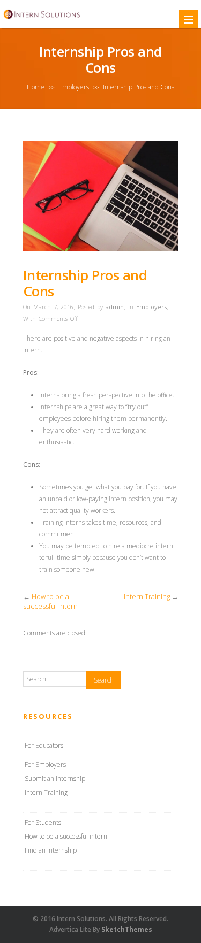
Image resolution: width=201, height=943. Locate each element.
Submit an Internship (55, 778)
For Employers (45, 764)
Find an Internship (51, 850)
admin (115, 307)
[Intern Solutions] (42, 18)
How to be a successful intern (50, 601)
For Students (43, 822)
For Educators (44, 745)
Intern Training (147, 596)
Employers (73, 86)
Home (35, 86)
